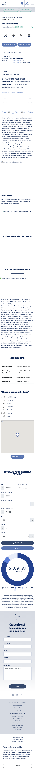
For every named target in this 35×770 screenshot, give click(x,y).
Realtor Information (17, 729)
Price (3, 484)
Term (3, 532)
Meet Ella (17, 720)
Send (17, 686)
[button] (30, 101)
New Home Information (17, 716)
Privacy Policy (17, 710)
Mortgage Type (23, 484)
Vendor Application (17, 727)
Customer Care (17, 707)
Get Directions (24, 44)
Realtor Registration (17, 718)
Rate (2, 516)
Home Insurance (7, 508)
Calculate (18, 543)
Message (6, 665)
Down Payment (6, 492)
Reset (18, 548)
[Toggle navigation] (32, 3)
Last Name (7, 643)
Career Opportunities (17, 725)
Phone (6, 658)
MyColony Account (17, 705)
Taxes (3, 524)
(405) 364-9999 (17, 60)
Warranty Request (17, 723)
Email (5, 651)
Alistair (5, 30)
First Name (7, 636)
